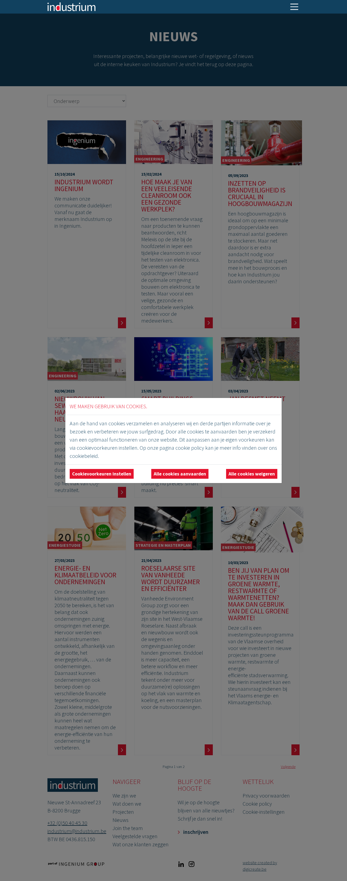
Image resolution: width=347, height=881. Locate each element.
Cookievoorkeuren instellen (101, 474)
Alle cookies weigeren (252, 474)
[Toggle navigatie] (294, 6)
